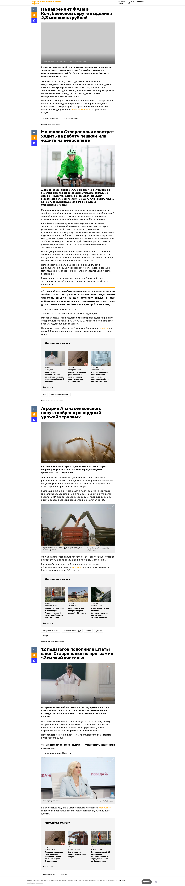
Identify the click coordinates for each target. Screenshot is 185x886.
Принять (146, 882)
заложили (77, 567)
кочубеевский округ (71, 118)
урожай (99, 631)
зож (44, 395)
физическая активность (60, 395)
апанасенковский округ (72, 631)
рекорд (45, 636)
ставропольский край (50, 118)
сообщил (104, 328)
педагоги (64, 874)
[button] (78, 43)
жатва (88, 631)
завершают (105, 807)
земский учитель (49, 874)
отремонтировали (81, 109)
